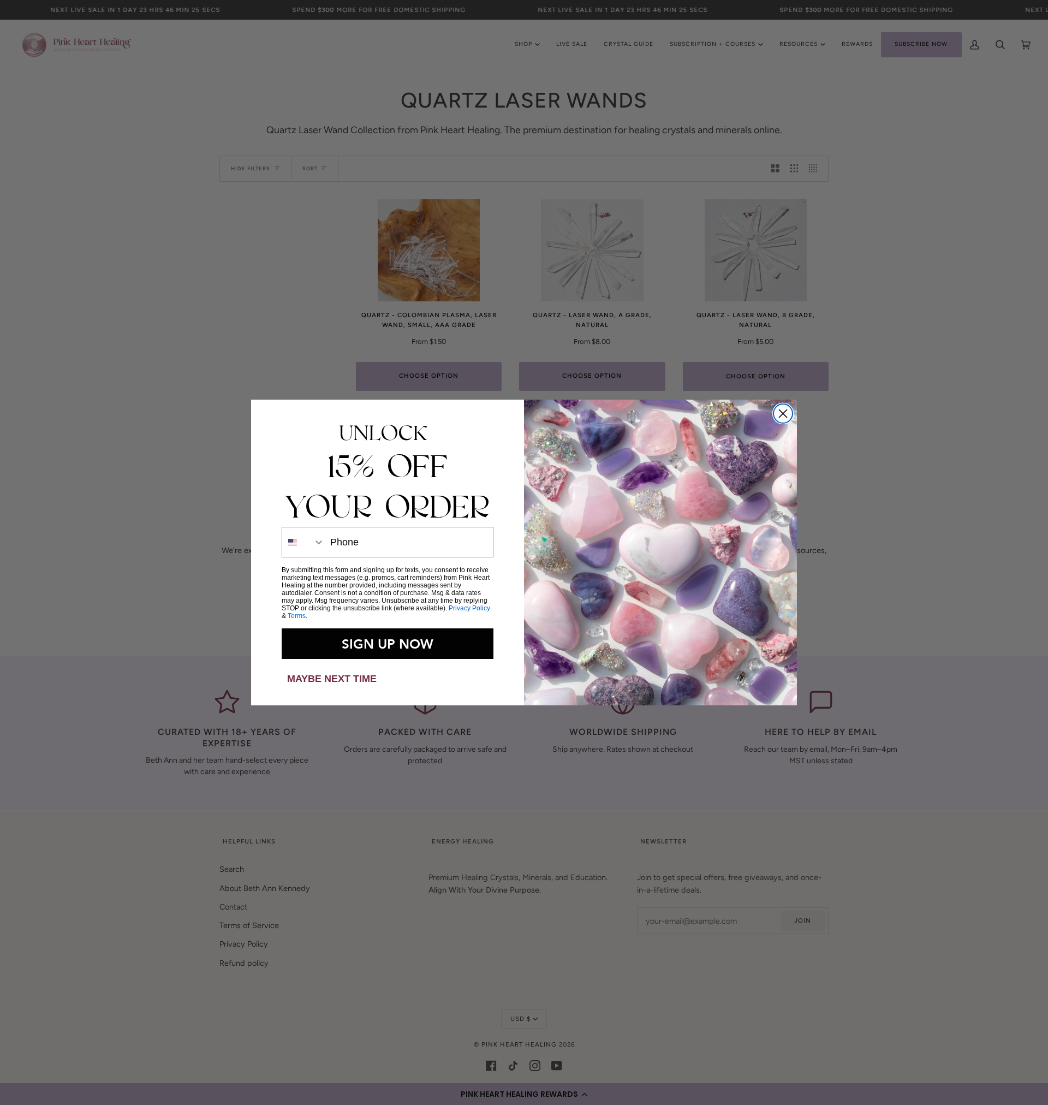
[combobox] (303, 542)
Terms (297, 616)
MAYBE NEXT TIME (332, 678)
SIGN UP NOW (387, 643)
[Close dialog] (783, 413)
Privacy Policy (469, 608)
